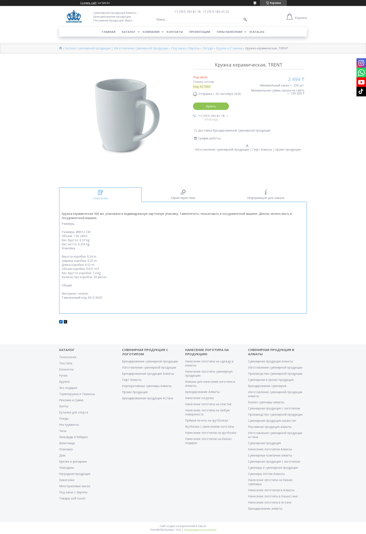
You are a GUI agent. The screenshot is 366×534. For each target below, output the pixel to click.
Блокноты (66, 369)
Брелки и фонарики (73, 461)
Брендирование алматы (265, 508)
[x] (65, 322)
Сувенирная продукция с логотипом (274, 408)
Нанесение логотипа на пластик (208, 404)
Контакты (175, 32)
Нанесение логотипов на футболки (210, 433)
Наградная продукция (74, 474)
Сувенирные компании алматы (270, 455)
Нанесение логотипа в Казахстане (273, 496)
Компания (151, 32)
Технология (67, 357)
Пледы (63, 418)
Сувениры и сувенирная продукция (273, 468)
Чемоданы (66, 468)
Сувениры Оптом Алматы (266, 474)
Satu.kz (202, 526)
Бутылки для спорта (73, 412)
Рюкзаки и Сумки (71, 400)
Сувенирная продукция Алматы (270, 361)
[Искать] (245, 19)
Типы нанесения (229, 32)
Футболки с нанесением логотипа (209, 426)
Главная (108, 32)
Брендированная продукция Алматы (148, 374)
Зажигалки (66, 480)
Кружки (64, 382)
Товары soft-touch (72, 498)
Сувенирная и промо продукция (271, 380)
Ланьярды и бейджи (73, 437)
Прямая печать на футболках (206, 420)
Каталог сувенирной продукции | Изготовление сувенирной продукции (116, 48)
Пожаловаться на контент (200, 530)
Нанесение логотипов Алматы (270, 449)
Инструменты (69, 425)
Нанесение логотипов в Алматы (271, 490)
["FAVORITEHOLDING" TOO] (74, 16)
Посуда (207, 48)
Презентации (199, 32)
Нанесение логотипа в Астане (269, 502)
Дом (62, 455)
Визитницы (67, 443)
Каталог (129, 32)
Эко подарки (68, 388)
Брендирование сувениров (267, 386)
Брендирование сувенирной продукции (150, 361)
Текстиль (65, 363)
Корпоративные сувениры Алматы (147, 386)
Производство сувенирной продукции (275, 374)
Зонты (63, 406)
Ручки (63, 375)
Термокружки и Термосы (77, 394)
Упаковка (66, 449)
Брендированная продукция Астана (147, 398)
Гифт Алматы (131, 380)
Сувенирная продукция (264, 443)
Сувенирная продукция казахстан (272, 421)
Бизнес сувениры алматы (266, 402)
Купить (211, 106)
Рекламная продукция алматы (269, 427)
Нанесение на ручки (199, 398)
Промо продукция (135, 392)
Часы (62, 431)
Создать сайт (88, 2)
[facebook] (61, 322)
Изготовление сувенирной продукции (149, 367)
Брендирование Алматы (202, 392)
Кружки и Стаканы (229, 48)
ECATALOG (257, 32)
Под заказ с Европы (185, 48)
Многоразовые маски (74, 486)
